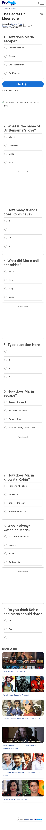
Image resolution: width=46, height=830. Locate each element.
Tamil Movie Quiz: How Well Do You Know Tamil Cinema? (21, 774)
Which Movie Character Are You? (16, 695)
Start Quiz (23, 84)
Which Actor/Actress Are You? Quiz (17, 799)
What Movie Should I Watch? (14, 671)
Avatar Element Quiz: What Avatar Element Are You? (21, 720)
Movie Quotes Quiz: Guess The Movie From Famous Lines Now (20, 747)
